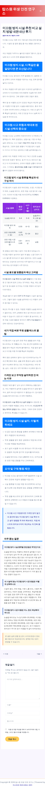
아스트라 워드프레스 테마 (22, 785)
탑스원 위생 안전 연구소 (18, 11)
